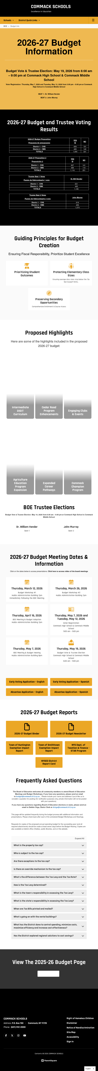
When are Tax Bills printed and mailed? (33, 908)
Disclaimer (72, 1023)
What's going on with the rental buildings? (35, 916)
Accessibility (73, 1037)
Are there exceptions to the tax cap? (32, 861)
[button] (8, 20)
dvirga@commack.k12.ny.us (64, 807)
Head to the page (48, 973)
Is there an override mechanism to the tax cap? (37, 869)
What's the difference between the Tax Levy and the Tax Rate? (45, 877)
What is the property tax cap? (28, 845)
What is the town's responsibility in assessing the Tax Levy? (44, 892)
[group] (20, 386)
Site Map (71, 1032)
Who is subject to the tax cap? (29, 853)
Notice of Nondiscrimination (80, 1027)
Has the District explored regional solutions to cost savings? (44, 935)
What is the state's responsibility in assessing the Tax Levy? (44, 900)
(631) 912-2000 (18, 1027)
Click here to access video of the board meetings (68, 571)
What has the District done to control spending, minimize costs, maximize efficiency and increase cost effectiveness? (45, 926)
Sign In (70, 1041)
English (88, 1068)
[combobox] (90, 1068)
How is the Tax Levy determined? (30, 885)
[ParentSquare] (49, 1060)
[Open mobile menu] (93, 20)
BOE (5, 26)
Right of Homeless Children (80, 1018)
